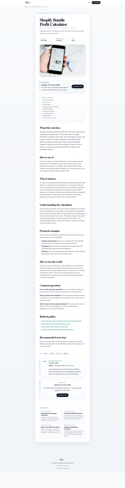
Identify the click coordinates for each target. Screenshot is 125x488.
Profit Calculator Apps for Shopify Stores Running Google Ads (62, 321)
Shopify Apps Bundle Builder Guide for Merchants (58, 329)
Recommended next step (49, 118)
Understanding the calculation (51, 106)
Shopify (59, 27)
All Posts (59, 465)
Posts (85, 2)
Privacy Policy (67, 468)
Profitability (65, 27)
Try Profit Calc (96, 2)
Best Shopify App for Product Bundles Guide (56, 324)
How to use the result (48, 111)
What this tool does (48, 100)
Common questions (48, 113)
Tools (88, 2)
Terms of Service (59, 468)
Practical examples (48, 109)
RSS (67, 465)
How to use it (46, 102)
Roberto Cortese (47, 76)
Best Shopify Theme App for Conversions (55, 327)
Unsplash (54, 76)
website (70, 365)
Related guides (47, 115)
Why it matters (47, 104)
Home (25, 6)
